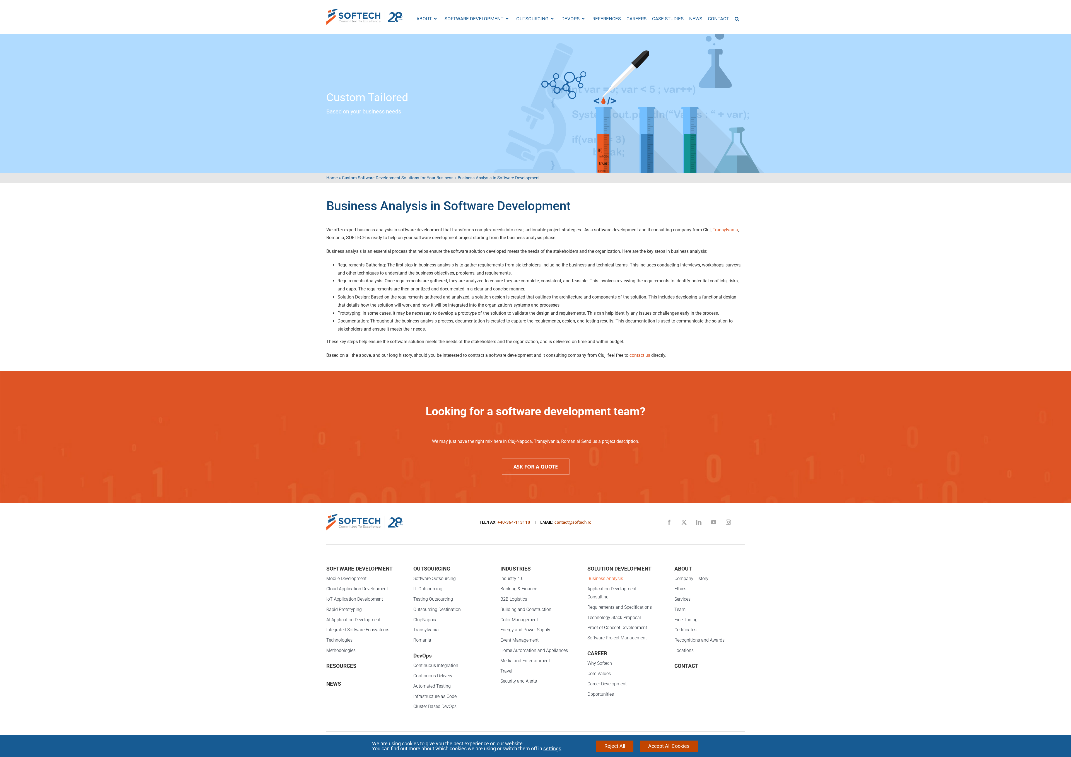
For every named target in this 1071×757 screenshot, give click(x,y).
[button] (737, 18)
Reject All (614, 746)
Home (332, 177)
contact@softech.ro (573, 522)
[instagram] (728, 522)
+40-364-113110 (514, 522)
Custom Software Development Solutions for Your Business (398, 177)
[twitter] (684, 522)
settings (552, 748)
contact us (639, 355)
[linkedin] (699, 522)
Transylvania (725, 229)
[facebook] (669, 522)
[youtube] (714, 522)
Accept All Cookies (668, 746)
